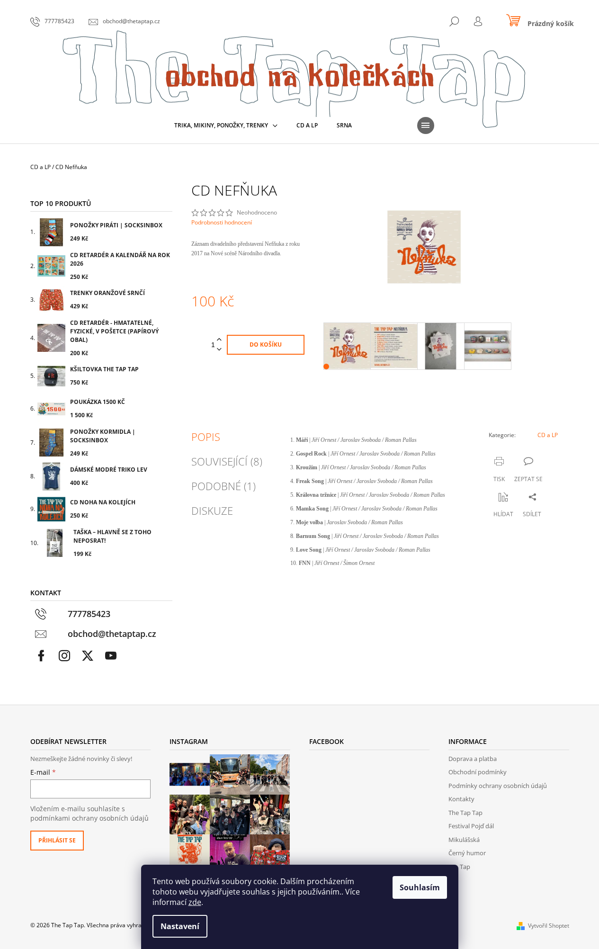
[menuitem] (226, 125)
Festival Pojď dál (471, 826)
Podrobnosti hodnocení (221, 222)
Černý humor (467, 853)
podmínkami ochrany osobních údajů (89, 818)
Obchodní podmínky (477, 772)
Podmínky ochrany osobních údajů (497, 785)
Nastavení (180, 926)
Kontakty (461, 799)
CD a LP (547, 435)
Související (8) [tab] (226, 461)
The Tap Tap (465, 812)
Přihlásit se (57, 840)
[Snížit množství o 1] (219, 350)
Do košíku (266, 344)
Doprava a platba (472, 758)
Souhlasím (420, 887)
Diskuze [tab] (212, 510)
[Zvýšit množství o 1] (219, 340)
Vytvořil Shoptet (548, 926)
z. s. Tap (459, 866)
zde (194, 902)
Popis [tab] (205, 436)
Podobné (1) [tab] (223, 486)
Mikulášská (464, 839)
